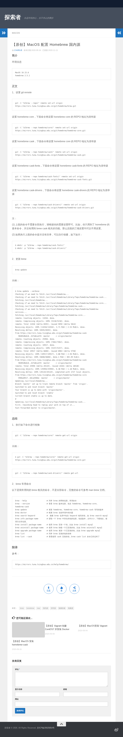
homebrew (30, 608)
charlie (18, 50)
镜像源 (70, 608)
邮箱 (65, 689)
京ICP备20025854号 (45, 728)
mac (38, 608)
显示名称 (18, 689)
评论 (17, 669)
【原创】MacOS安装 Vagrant (92, 625)
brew (22, 608)
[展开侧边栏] (4, 32)
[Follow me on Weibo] (116, 730)
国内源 (45, 608)
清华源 (53, 608)
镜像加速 (62, 608)
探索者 (12, 17)
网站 (17, 699)
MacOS (16, 33)
